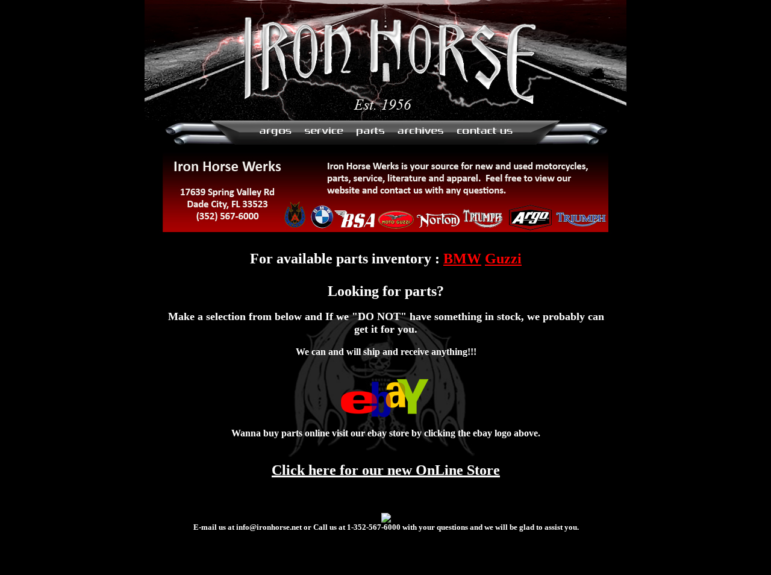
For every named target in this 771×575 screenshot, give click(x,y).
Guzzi (503, 258)
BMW (462, 258)
